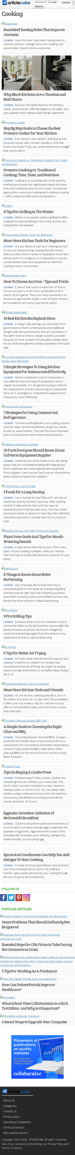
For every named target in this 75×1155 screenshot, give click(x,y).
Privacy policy (11, 1117)
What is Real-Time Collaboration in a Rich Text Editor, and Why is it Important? (35, 1006)
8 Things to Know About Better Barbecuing (27, 577)
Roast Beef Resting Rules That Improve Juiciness (34, 32)
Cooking (8, 40)
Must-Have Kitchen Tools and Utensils (33, 689)
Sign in (66, 2)
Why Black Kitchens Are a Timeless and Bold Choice (34, 97)
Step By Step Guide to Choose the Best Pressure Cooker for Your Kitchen (31, 130)
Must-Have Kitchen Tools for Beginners (34, 240)
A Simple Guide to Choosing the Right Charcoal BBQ (32, 729)
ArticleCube (36, 1139)
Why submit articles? (15, 1133)
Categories (10, 1106)
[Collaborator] (37, 1076)
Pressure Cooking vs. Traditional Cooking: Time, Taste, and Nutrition (31, 172)
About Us (9, 1100)
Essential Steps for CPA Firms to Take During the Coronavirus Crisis (37, 947)
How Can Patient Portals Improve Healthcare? (28, 987)
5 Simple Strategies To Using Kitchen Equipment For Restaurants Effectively (34, 369)
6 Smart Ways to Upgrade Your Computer (34, 1021)
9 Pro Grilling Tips (17, 616)
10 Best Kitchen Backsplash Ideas (29, 318)
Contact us (10, 1111)
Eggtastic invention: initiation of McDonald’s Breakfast (28, 815)
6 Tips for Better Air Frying (24, 652)
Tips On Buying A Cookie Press (27, 772)
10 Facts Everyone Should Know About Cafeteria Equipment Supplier (34, 452)
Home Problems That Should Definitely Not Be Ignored (36, 924)
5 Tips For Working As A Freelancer (29, 971)
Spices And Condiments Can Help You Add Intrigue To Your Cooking (36, 857)
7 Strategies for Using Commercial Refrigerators (30, 415)
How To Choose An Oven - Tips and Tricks (36, 281)
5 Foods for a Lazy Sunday (24, 491)
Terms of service (13, 1127)
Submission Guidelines (17, 1122)
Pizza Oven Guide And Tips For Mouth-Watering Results (33, 539)
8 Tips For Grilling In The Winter (28, 211)
